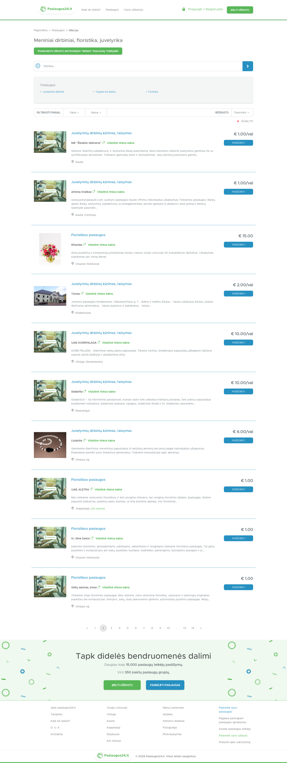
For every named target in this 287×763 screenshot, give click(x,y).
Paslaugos (112, 9)
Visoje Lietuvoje (117, 707)
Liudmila (77, 440)
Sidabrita (77, 391)
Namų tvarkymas (173, 707)
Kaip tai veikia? (90, 9)
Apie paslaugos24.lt (63, 707)
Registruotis (214, 9)
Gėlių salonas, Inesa (84, 587)
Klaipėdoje (113, 727)
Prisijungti (195, 9)
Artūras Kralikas (81, 192)
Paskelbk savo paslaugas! (228, 709)
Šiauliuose (113, 734)
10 (168, 628)
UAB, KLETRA (80, 489)
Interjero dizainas (174, 721)
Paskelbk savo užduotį (233, 735)
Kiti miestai (98, 508)
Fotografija (170, 727)
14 (192, 628)
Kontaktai (57, 734)
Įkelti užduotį (240, 9)
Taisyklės (56, 714)
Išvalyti (246, 121)
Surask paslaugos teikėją (234, 729)
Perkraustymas (172, 734)
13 (184, 628)
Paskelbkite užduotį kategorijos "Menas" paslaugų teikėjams (78, 51)
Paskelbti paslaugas (165, 685)
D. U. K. (55, 727)
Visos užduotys (133, 9)
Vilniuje (111, 714)
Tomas (76, 293)
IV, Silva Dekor (81, 538)
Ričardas (77, 245)
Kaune (111, 721)
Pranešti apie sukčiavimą (234, 742)
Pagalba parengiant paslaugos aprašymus (232, 720)
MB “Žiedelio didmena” (86, 143)
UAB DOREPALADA (84, 342)
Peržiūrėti (238, 142)
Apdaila (167, 714)
